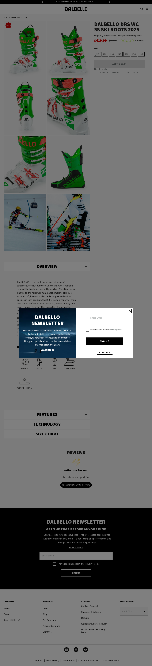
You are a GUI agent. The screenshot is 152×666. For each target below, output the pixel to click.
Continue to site (105, 352)
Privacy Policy (116, 329)
